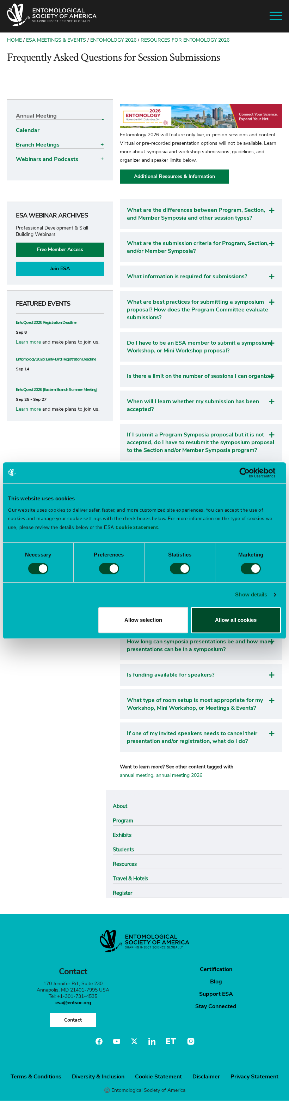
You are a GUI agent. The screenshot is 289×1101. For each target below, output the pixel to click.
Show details (251, 594)
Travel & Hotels (130, 878)
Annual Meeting (36, 115)
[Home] (52, 16)
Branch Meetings (38, 144)
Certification (216, 969)
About (120, 806)
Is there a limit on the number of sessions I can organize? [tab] (200, 376)
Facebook (99, 1041)
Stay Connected (215, 1006)
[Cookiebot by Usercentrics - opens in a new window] (250, 473)
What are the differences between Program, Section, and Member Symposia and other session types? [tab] (196, 214)
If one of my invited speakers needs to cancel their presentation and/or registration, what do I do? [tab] (192, 737)
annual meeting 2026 (179, 775)
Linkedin (151, 1041)
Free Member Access (60, 249)
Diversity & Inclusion (98, 1077)
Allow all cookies (236, 620)
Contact (73, 1020)
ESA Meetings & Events (56, 40)
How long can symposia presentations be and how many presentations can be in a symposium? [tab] (200, 645)
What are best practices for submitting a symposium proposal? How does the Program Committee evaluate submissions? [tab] (197, 309)
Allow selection (143, 620)
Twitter (134, 1041)
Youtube (116, 1041)
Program (123, 820)
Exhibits (122, 835)
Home (14, 40)
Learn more (28, 342)
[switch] (109, 568)
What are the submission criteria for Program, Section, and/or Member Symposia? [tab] (198, 247)
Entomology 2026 (113, 40)
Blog (216, 982)
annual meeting (136, 775)
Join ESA (60, 268)
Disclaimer (206, 1077)
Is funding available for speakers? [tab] (170, 675)
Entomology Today (171, 1041)
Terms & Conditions (36, 1077)
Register (122, 893)
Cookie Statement (158, 1077)
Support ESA (216, 994)
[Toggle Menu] (276, 16)
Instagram (189, 1041)
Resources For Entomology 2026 (185, 40)
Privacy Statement (254, 1077)
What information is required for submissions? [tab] (187, 276)
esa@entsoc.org (73, 1002)
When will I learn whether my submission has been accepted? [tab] (193, 405)
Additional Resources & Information (174, 176)
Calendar (27, 130)
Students (123, 849)
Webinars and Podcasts (47, 159)
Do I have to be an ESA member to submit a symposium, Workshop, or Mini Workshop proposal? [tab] (199, 347)
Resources (125, 864)
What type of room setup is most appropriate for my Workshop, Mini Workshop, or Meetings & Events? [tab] (195, 704)
